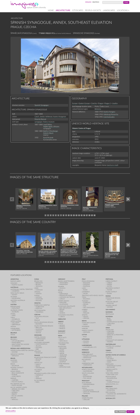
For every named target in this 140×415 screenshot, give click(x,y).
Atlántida (111, 390)
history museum (48, 122)
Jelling (38, 346)
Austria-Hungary (109, 112)
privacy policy (11, 411)
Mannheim (63, 284)
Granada (110, 333)
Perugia (86, 313)
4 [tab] (53, 215)
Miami (109, 362)
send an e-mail (112, 165)
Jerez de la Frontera (115, 335)
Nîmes (38, 371)
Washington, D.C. (112, 384)
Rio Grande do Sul (18, 384)
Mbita (85, 324)
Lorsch (62, 299)
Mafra (109, 284)
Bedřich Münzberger (50, 131)
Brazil (13, 358)
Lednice (39, 331)
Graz (13, 315)
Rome (85, 290)
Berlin (60, 290)
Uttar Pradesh (63, 364)
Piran (109, 325)
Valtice (38, 332)
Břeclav (39, 327)
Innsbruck (16, 319)
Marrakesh (87, 365)
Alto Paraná (86, 383)
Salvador (15, 365)
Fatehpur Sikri (64, 367)
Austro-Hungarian (59, 116)
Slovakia (109, 312)
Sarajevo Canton (17, 354)
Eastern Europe (84, 103)
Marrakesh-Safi (88, 363)
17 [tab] (87, 215)
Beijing (38, 284)
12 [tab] (74, 215)
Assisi (85, 311)
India (60, 335)
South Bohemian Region (43, 322)
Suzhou (39, 293)
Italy (84, 279)
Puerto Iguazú (17, 285)
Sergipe (13, 398)
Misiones (14, 283)
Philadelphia (112, 378)
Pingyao (39, 300)
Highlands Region (41, 316)
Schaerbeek (16, 346)
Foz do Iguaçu (17, 382)
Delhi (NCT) (62, 337)
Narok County (87, 330)
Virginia (109, 380)
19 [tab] (92, 215)
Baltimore (111, 367)
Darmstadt (63, 294)
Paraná (13, 378)
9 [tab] (66, 215)
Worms (62, 313)
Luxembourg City (89, 347)
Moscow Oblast (112, 302)
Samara (110, 307)
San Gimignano (89, 307)
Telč (37, 318)
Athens (62, 327)
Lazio (84, 288)
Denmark (38, 335)
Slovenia (109, 316)
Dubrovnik (40, 307)
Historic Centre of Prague (81, 128)
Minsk (13, 335)
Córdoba (110, 331)
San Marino (110, 309)
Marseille (39, 375)
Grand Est (38, 363)
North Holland (88, 369)
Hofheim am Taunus (67, 297)
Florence (86, 302)
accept (130, 411)
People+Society (93, 10)
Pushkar (62, 358)
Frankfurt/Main (65, 295)
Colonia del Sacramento (116, 394)
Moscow (110, 303)
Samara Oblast (111, 305)
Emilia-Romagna (88, 281)
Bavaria (61, 286)
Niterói (14, 392)
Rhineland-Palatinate (66, 306)
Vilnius (86, 343)
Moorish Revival (40, 119)
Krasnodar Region (113, 298)
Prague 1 (108, 103)
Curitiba (15, 380)
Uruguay (109, 386)
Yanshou (39, 286)
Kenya (84, 321)
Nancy (38, 364)
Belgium (14, 337)
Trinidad (86, 393)
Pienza (85, 304)
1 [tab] (45, 215)
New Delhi (63, 341)
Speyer (61, 309)
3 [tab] (50, 215)
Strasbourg (40, 368)
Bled (109, 318)
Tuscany (85, 301)
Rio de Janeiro (17, 396)
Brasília (15, 369)
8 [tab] (63, 215)
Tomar (109, 290)
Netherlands (87, 367)
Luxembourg (87, 345)
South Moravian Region (43, 326)
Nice (37, 377)
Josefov (115, 103)
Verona (86, 318)
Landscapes (109, 10)
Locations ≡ (123, 10)
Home (51, 10)
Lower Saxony (63, 301)
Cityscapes (77, 10)
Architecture (63, 10)
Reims (38, 366)
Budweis (39, 324)
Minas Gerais (15, 371)
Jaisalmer (63, 355)
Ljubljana (111, 323)
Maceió (14, 362)
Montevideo (110, 396)
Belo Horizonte (18, 373)
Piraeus (62, 328)
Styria (13, 314)
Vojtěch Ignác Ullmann (51, 126)
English (88, 2)
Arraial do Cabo (18, 389)
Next (128, 199)
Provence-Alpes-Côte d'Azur (45, 373)
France (37, 355)
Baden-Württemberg (66, 281)
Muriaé (14, 374)
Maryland (110, 364)
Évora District (111, 292)
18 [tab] (89, 215)
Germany (61, 279)
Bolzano (86, 299)
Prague (100, 103)
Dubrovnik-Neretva (42, 305)
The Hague (87, 378)
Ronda (109, 336)
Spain (108, 328)
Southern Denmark (42, 342)
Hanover (62, 302)
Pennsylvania (111, 377)
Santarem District (113, 288)
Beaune (38, 359)
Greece (60, 321)
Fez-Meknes (86, 359)
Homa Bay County (89, 323)
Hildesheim (63, 304)
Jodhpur (62, 356)
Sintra (109, 286)
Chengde (39, 290)
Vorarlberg (15, 328)
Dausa (61, 351)
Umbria (84, 309)
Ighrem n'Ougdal (90, 356)
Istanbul (109, 352)
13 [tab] (76, 215)
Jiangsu (37, 292)
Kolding (39, 347)
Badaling (39, 283)
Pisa (84, 306)
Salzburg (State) (17, 310)
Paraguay (86, 380)
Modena (86, 284)
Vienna (13, 326)
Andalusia (110, 330)
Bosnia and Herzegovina (20, 348)
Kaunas (86, 341)
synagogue (38, 122)
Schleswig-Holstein (65, 315)
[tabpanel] (26, 199)
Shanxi (37, 295)
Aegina (62, 325)
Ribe (37, 349)
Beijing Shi (38, 281)
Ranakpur (63, 360)
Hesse (60, 292)
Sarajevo (15, 356)
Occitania (38, 370)
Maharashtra (63, 343)
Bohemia (98, 109)
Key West (110, 358)
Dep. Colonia (110, 392)
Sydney (14, 294)
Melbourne (16, 298)
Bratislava (110, 314)
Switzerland (111, 344)
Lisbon (109, 283)
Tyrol (13, 317)
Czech (37, 116)
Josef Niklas (47, 124)
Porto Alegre (17, 385)
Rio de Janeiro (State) (19, 387)
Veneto (84, 315)
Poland (85, 396)
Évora (109, 293)
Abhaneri (63, 348)
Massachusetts (111, 369)
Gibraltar (62, 319)
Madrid (110, 342)
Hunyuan (39, 299)
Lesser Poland (87, 398)
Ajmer (61, 350)
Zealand (37, 351)
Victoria (14, 297)
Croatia (37, 303)
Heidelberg (63, 283)
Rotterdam (87, 376)
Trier (61, 311)
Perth (14, 302)
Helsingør (40, 340)
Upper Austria (16, 321)
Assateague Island (114, 365)
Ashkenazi (48, 116)
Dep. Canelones (111, 388)
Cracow (86, 399)
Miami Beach (112, 360)
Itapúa (84, 388)
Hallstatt (15, 323)
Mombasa (85, 326)
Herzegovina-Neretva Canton (22, 350)
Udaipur (62, 362)
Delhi (61, 339)
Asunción (85, 386)
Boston (110, 371)
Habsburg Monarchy (110, 114)
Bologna (86, 283)
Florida (109, 357)
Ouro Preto (16, 376)
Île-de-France (39, 380)
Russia (108, 296)
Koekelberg (16, 342)
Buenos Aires (15, 281)
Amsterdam (87, 371)
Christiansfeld (41, 344)
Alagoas (14, 360)
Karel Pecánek (48, 137)
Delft (85, 375)
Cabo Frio (15, 391)
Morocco (85, 352)
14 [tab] (79, 215)
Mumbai (62, 344)
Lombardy (86, 292)
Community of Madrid (114, 340)
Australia (14, 287)
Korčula (39, 308)
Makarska (39, 312)
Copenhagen (41, 339)
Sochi (109, 299)
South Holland (88, 373)
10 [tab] (68, 215)
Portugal (109, 279)
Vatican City (110, 398)
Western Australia (18, 300)
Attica (60, 323)
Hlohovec (39, 329)
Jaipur (61, 353)
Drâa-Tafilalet (87, 354)
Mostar (15, 352)
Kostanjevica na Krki (115, 322)
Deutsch (95, 2)
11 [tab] (71, 215)
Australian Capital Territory (22, 289)
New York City (112, 374)
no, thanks (120, 411)
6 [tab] (58, 215)
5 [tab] (55, 215)
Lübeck (62, 316)
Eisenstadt (16, 308)
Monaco (85, 350)
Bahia (13, 364)
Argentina (15, 279)
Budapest (61, 333)
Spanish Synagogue (41, 105)
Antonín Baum (48, 133)
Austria (14, 304)
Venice (85, 316)
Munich (62, 288)
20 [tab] (94, 215)
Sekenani (86, 332)
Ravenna (86, 286)
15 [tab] (81, 215)
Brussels (14, 339)
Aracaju (15, 399)
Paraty (14, 394)
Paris (37, 382)
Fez (84, 361)
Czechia (94, 103)
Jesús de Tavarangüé (91, 392)
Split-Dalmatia (39, 310)
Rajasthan (62, 346)
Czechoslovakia (108, 117)
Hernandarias (88, 384)
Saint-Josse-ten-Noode (20, 344)
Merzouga (87, 357)
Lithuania (86, 339)
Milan (85, 293)
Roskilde (39, 353)
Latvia (84, 334)
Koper (109, 320)
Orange (39, 378)
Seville (109, 338)
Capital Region (40, 337)
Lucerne (110, 348)
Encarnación (88, 390)
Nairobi (85, 328)
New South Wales (17, 293)
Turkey (108, 350)
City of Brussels (18, 341)
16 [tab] (84, 215)
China (36, 279)
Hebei (36, 288)
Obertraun (16, 324)
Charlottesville (113, 382)
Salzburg (15, 312)
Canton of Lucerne (113, 346)
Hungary (61, 331)
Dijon (38, 361)
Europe (74, 103)
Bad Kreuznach (65, 308)
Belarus (14, 333)
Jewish (42, 116)
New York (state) (112, 373)
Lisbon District (111, 281)
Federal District (17, 367)
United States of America (116, 355)
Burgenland (15, 306)
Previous (12, 199)
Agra (61, 365)
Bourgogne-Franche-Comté (45, 357)
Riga (85, 336)
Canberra (15, 291)
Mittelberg (16, 330)
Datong (39, 297)
